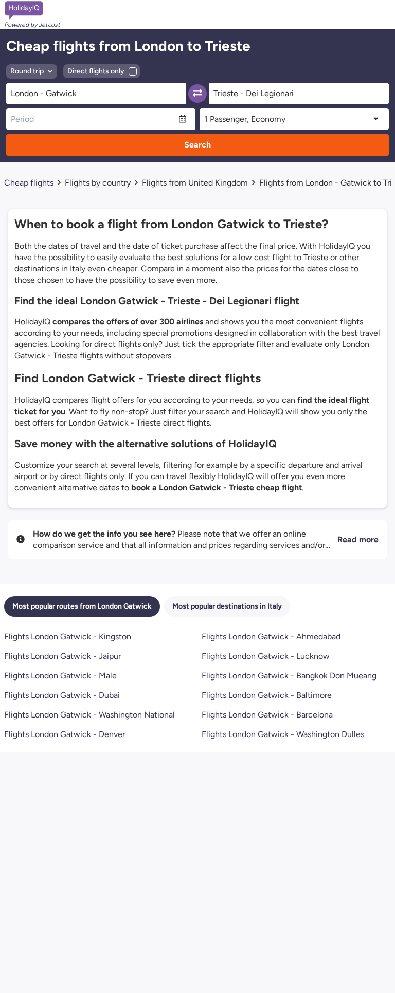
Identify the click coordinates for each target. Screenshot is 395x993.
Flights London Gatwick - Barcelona (267, 715)
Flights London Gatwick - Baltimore (267, 695)
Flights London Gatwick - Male (60, 676)
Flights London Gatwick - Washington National (89, 715)
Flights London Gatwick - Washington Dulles (283, 734)
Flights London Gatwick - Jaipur (62, 656)
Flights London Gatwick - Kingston (67, 636)
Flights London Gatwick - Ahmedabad (271, 636)
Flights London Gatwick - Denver (64, 734)
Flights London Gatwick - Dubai (62, 695)
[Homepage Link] (32, 10)
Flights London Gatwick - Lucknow (266, 656)
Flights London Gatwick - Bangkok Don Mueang (289, 676)
